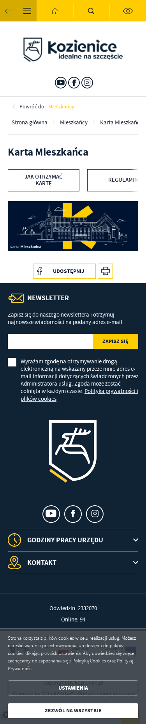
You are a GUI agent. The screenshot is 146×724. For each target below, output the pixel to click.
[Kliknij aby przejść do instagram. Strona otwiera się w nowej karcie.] (87, 83)
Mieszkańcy (61, 106)
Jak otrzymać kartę (44, 180)
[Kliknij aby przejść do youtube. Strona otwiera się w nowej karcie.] (61, 83)
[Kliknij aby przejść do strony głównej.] (55, 10)
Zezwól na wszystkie (73, 710)
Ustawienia (73, 688)
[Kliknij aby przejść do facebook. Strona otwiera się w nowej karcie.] (74, 83)
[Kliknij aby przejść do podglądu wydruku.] (105, 271)
